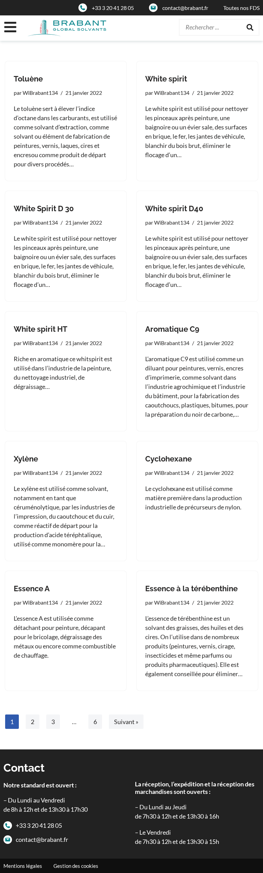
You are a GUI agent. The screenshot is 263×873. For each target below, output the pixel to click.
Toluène (28, 78)
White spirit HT (40, 329)
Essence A (32, 588)
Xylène (26, 458)
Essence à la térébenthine (191, 588)
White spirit (166, 78)
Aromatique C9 (172, 329)
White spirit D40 (174, 208)
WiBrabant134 (40, 92)
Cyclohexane (168, 458)
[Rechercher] (250, 27)
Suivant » (126, 721)
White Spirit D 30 (44, 208)
